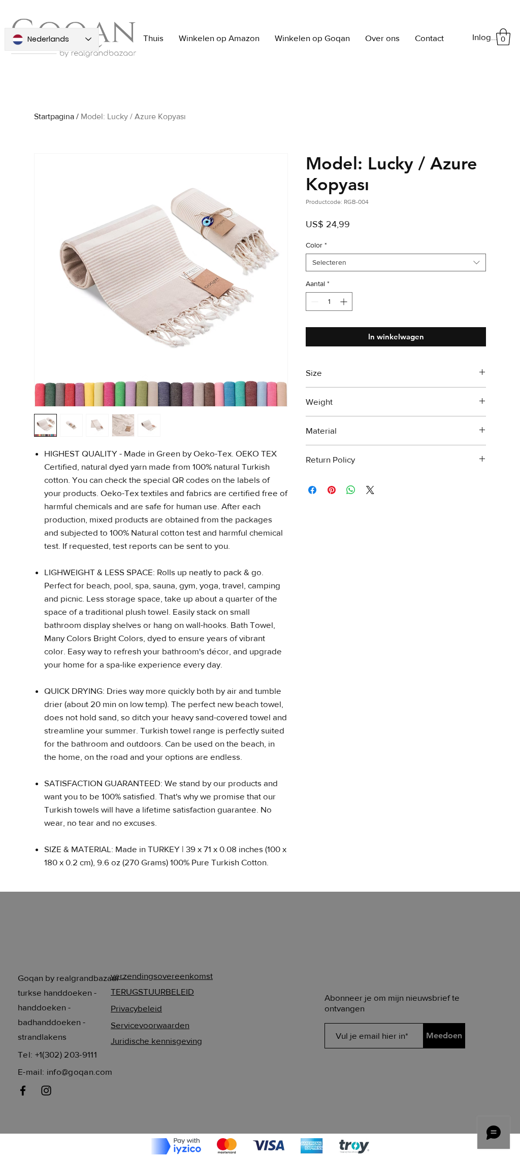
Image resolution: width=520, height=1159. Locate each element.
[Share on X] (370, 490)
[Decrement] (313, 301)
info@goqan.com (80, 1071)
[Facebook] (22, 1090)
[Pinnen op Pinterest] (332, 490)
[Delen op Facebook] (312, 490)
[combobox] (396, 262)
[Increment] (344, 301)
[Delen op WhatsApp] (351, 490)
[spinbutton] (329, 301)
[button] (503, 36)
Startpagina (54, 116)
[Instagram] (46, 1090)
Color (316, 245)
